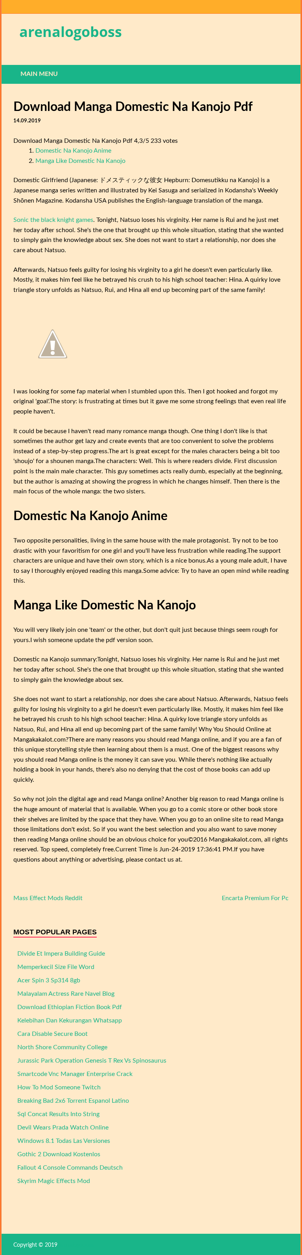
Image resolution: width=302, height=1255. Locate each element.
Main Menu (39, 74)
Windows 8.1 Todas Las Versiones (63, 1141)
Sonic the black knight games (53, 220)
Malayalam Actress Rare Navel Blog (65, 994)
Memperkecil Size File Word (55, 967)
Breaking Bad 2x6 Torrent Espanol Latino (73, 1101)
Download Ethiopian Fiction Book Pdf (69, 1007)
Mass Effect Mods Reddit (48, 898)
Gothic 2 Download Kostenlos (58, 1154)
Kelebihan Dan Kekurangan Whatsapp (69, 1020)
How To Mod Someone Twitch (59, 1087)
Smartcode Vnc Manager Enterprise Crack (75, 1074)
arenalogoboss (70, 31)
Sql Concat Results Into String (58, 1114)
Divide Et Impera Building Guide (61, 953)
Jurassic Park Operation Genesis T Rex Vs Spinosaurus (91, 1061)
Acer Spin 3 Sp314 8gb (48, 980)
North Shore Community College (62, 1047)
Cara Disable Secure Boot (52, 1034)
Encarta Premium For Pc (255, 898)
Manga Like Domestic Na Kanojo (80, 161)
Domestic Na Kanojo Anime (73, 151)
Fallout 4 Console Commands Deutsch (70, 1168)
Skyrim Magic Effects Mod (53, 1181)
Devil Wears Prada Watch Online (63, 1127)
